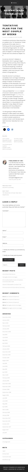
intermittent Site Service (8, 274)
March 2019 (5, 375)
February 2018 (6, 412)
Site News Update (18, 138)
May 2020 (4, 340)
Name (4, 230)
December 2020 (6, 331)
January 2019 (5, 380)
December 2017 (6, 418)
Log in (3, 451)
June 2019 (4, 366)
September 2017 (6, 427)
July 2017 (4, 432)
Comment (5, 211)
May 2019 (4, 369)
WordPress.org (6, 459)
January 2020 (5, 349)
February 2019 (6, 378)
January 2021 (5, 328)
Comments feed (6, 456)
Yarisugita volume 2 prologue (9, 277)
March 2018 (5, 409)
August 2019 (5, 360)
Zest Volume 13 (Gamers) (12, 296)
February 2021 (6, 326)
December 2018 (6, 383)
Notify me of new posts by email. (13, 255)
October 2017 (5, 424)
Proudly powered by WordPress (14, 467)
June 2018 (4, 401)
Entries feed (5, 454)
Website (4, 243)
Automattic (20, 469)
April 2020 (5, 343)
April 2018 (4, 406)
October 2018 (5, 389)
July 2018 (4, 398)
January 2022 (5, 320)
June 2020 (5, 337)
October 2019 (5, 357)
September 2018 (6, 392)
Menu (15, 3)
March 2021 (5, 323)
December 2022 (6, 317)
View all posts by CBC (15, 179)
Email (4, 237)
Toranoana (17, 91)
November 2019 (6, 354)
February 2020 (6, 346)
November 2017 (6, 421)
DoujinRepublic (19, 94)
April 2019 (4, 372)
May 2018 (4, 404)
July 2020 (4, 334)
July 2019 (4, 363)
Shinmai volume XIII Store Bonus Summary (13, 287)
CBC (21, 37)
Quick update (5, 138)
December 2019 (6, 352)
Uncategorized (6, 442)
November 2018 (6, 386)
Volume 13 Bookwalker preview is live (11, 284)
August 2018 (5, 395)
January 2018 (5, 415)
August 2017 (5, 429)
